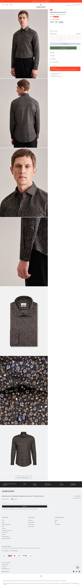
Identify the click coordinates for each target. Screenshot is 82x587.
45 (52, 41)
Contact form (6, 550)
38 (60, 36)
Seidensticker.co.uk (6, 568)
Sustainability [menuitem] (57, 524)
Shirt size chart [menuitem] (31, 524)
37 (52, 36)
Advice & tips (31, 517)
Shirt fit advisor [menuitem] (31, 522)
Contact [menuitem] (3, 534)
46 (60, 41)
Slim (56, 22)
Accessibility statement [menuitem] (6, 538)
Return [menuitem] (3, 526)
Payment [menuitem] (3, 528)
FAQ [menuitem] (3, 520)
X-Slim (52, 22)
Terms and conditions (6, 562)
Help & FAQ (5, 517)
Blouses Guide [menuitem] (31, 526)
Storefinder (78, 496)
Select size (63, 48)
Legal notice (4, 566)
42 (60, 38)
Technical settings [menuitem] (5, 536)
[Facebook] (73, 571)
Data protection (5, 564)
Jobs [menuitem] (55, 522)
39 (68, 36)
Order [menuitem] (3, 522)
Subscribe (25, 506)
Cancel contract (15, 550)
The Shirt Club (77, 498)
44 (76, 38)
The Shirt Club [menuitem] (5, 532)
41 (52, 38)
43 (68, 38)
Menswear (15, 499)
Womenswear (6, 499)
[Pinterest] (79, 571)
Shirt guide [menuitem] (30, 520)
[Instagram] (76, 571)
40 (76, 36)
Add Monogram (55, 30)
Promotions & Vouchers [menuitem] (6, 530)
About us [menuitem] (56, 520)
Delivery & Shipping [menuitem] (6, 524)
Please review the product (22, 477)
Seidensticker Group (59, 517)
